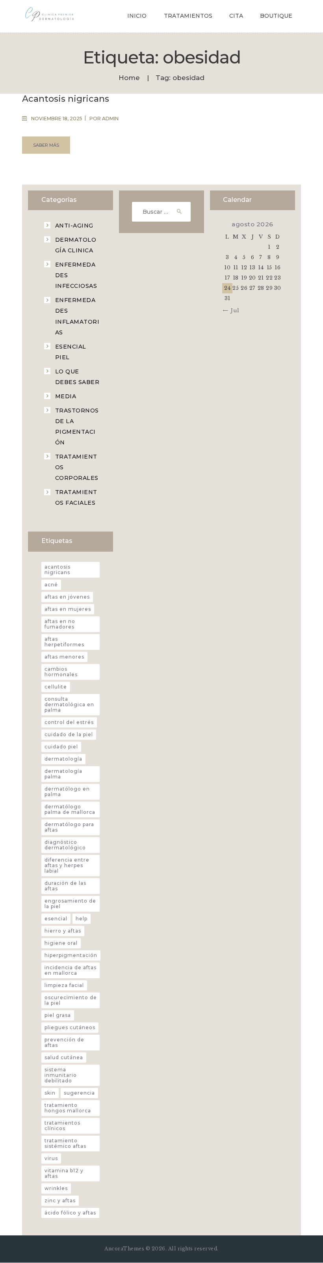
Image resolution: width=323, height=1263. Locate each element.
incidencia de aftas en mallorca (71, 970)
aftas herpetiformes (64, 641)
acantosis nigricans (58, 569)
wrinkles (56, 1188)
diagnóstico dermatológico (65, 845)
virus (51, 1158)
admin (110, 118)
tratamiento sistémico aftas (65, 1143)
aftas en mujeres (68, 609)
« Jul (232, 310)
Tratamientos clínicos (62, 1125)
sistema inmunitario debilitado (61, 1075)
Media (65, 396)
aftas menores (64, 657)
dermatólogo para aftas (69, 827)
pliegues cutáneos (70, 1027)
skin (50, 1093)
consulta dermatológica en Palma (69, 704)
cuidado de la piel (69, 734)
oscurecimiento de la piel (71, 1000)
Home (129, 78)
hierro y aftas (63, 931)
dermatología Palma (63, 774)
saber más (46, 145)
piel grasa (58, 1015)
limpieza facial (64, 985)
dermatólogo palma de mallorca (70, 809)
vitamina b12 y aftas (64, 1173)
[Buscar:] (161, 212)
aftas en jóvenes (67, 597)
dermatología (63, 759)
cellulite (56, 687)
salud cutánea (64, 1057)
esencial (56, 919)
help (81, 919)
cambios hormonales (61, 671)
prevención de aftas (64, 1042)
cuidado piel (61, 747)
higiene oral (61, 943)
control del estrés (69, 722)
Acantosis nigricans (65, 99)
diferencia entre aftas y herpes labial (67, 865)
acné (51, 585)
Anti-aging (74, 225)
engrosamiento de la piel (70, 903)
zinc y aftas (60, 1200)
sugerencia (79, 1093)
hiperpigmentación (71, 955)
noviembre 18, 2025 (56, 118)
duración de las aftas (65, 886)
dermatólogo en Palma (67, 791)
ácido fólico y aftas (70, 1213)
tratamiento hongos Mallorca (68, 1108)
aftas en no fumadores (60, 624)
